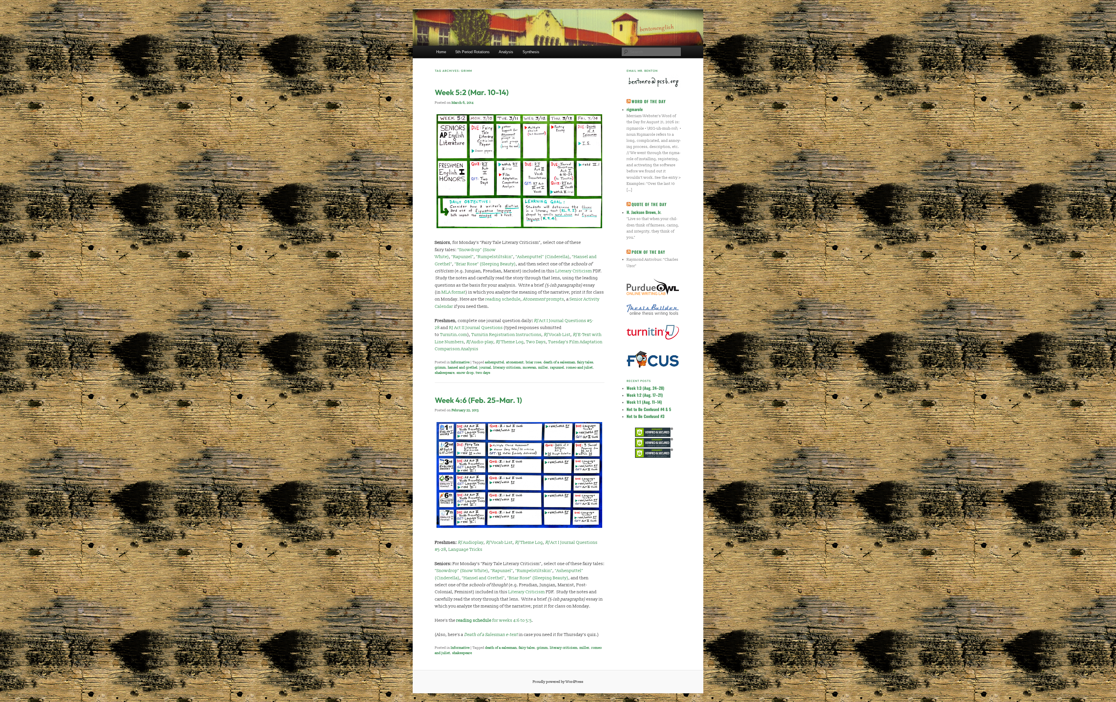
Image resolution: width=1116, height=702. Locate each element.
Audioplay (471, 542)
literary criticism (507, 367)
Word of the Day (649, 101)
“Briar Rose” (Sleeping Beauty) (485, 264)
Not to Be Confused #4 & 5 (649, 409)
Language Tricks (465, 549)
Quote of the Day (649, 204)
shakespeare (445, 373)
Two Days (536, 342)
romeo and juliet (579, 367)
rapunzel (557, 367)
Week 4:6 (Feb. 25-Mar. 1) (478, 400)
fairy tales (585, 362)
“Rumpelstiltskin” (494, 257)
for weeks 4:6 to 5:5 (494, 620)
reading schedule (503, 299)
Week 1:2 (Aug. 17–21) (645, 395)
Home (441, 52)
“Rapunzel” (462, 257)
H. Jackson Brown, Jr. (644, 212)
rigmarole (635, 109)
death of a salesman (559, 362)
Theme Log (510, 342)
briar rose (533, 362)
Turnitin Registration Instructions (506, 334)
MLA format (453, 292)
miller (543, 367)
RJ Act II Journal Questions (476, 328)
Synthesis (531, 52)
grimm (440, 367)
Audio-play (479, 342)
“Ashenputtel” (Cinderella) (543, 257)
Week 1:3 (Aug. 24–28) (645, 388)
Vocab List (557, 334)
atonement (515, 362)
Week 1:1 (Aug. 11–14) (644, 402)
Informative (460, 362)
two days (483, 373)
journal (485, 367)
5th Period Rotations (472, 52)
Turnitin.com (453, 334)
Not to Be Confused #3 (645, 416)
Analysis (506, 52)
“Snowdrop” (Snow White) (461, 571)
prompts (543, 299)
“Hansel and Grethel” (483, 578)
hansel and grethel (462, 367)
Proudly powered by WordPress (558, 682)
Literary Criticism (573, 271)
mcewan (529, 367)
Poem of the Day (648, 252)
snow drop (465, 373)
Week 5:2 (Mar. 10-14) (472, 92)
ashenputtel (494, 362)
